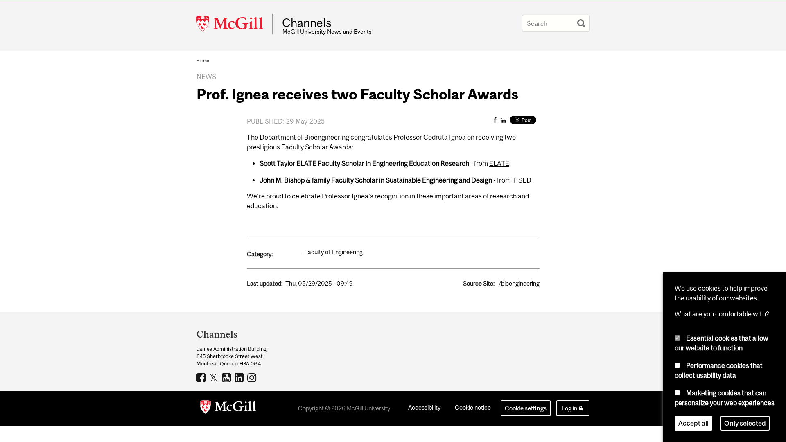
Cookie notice (473, 407)
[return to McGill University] (228, 408)
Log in (569, 408)
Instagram (252, 377)
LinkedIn (240, 377)
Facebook (202, 377)
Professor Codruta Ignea (429, 137)
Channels (307, 23)
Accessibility (424, 407)
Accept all (693, 423)
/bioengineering (519, 283)
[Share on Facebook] (495, 120)
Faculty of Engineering (333, 251)
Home (203, 60)
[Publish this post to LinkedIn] (503, 120)
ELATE (499, 163)
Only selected (745, 423)
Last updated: (264, 283)
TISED (521, 180)
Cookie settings (526, 408)
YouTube (227, 377)
